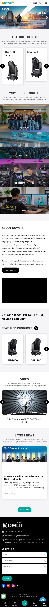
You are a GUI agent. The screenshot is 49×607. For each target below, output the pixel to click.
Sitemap (13, 597)
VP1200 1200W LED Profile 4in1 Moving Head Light (36, 360)
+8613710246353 (16, 532)
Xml (21, 597)
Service (24, 118)
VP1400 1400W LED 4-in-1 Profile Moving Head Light (23, 317)
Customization (24, 173)
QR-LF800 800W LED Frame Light (24, 419)
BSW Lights (10, 52)
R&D (24, 200)
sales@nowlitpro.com (20, 536)
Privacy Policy (32, 597)
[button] (46, 66)
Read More (9, 270)
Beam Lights (33, 52)
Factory (24, 145)
